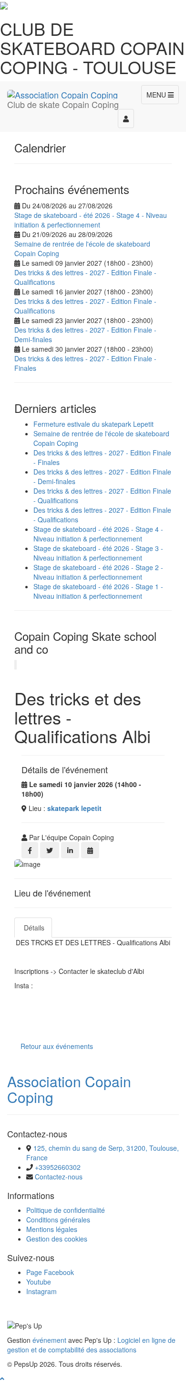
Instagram (41, 1291)
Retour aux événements (57, 1046)
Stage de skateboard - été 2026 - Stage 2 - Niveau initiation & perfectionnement (98, 572)
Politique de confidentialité (65, 1210)
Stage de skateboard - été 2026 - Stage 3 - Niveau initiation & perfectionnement (98, 552)
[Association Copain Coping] (62, 93)
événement (49, 1340)
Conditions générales (58, 1219)
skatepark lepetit (74, 808)
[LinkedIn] (70, 850)
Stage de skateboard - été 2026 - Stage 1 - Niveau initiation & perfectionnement (98, 591)
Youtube (38, 1281)
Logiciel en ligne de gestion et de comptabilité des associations (91, 1344)
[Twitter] (49, 850)
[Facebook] (29, 850)
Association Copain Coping (69, 1089)
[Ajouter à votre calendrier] (90, 850)
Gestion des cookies (56, 1238)
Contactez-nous (59, 1176)
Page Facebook (50, 1272)
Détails (33, 927)
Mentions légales (51, 1229)
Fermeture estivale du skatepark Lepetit (93, 424)
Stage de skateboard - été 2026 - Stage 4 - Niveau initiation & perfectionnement (90, 219)
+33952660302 (58, 1167)
